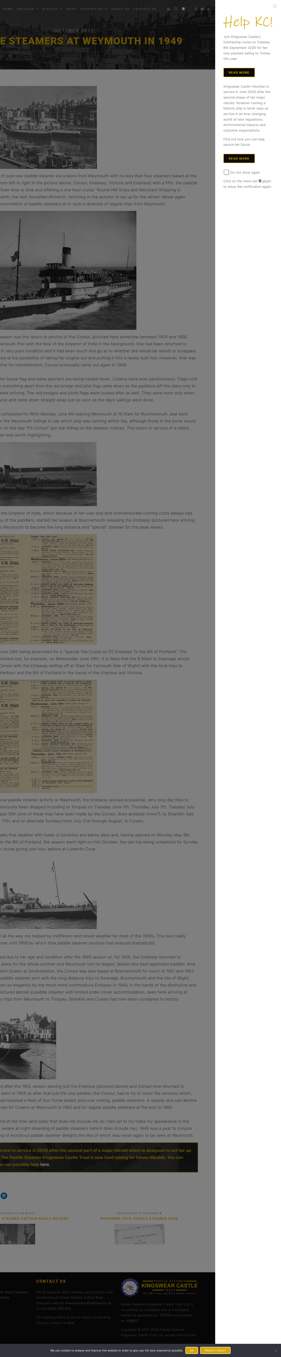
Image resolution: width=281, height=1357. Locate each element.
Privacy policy (215, 1350)
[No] (276, 1350)
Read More (239, 72)
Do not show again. (245, 172)
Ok (192, 1350)
